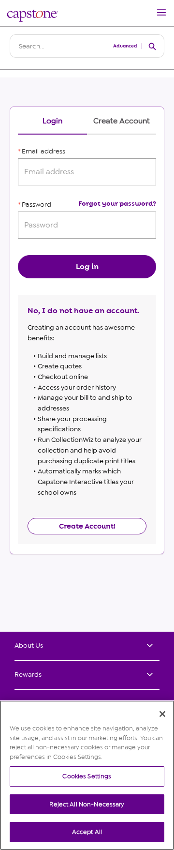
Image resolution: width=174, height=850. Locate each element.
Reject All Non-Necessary (86, 804)
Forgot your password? (117, 203)
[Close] (162, 714)
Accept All (87, 831)
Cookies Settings (86, 776)
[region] (87, 775)
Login (52, 121)
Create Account (121, 121)
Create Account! (87, 526)
